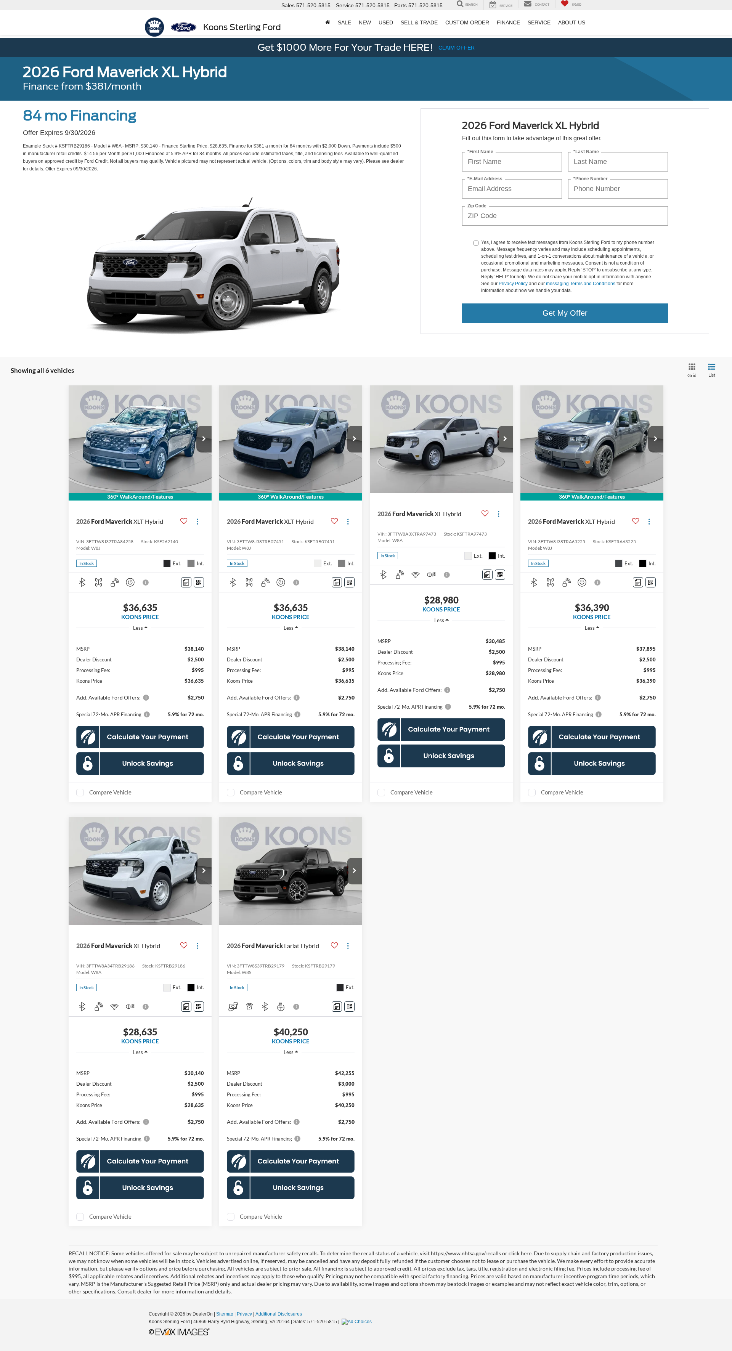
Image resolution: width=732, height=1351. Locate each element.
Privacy (244, 1314)
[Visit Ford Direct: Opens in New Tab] (358, 1321)
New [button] (365, 22)
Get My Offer (565, 313)
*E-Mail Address (484, 178)
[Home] (327, 22)
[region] (140, 677)
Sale (344, 22)
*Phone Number (590, 178)
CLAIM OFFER (456, 48)
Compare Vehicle (110, 792)
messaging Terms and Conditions (580, 283)
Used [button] (386, 22)
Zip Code (476, 206)
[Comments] (186, 582)
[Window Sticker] (199, 582)
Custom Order (467, 22)
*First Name (480, 151)
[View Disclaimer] (146, 582)
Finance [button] (508, 22)
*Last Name (586, 151)
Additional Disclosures (278, 1314)
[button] (204, 439)
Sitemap (224, 1314)
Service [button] (539, 22)
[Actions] (197, 521)
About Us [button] (571, 22)
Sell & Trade (419, 22)
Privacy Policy (513, 283)
